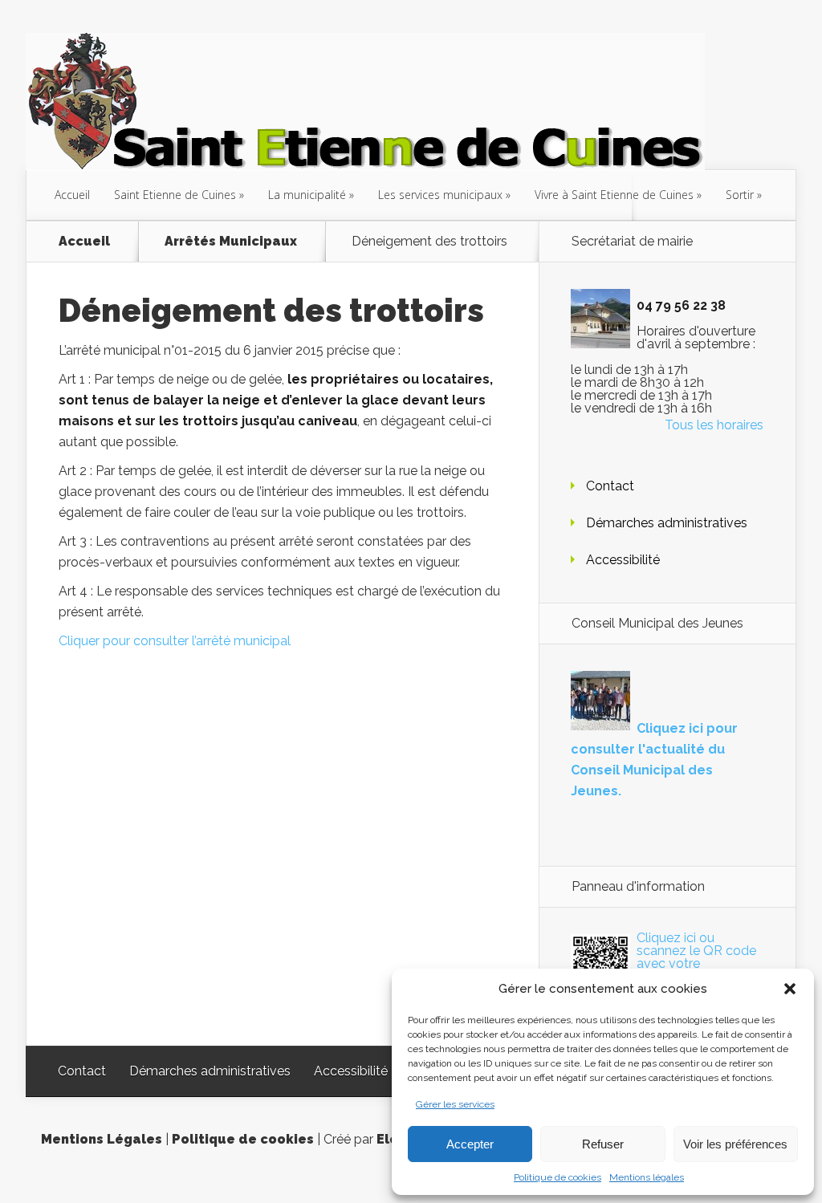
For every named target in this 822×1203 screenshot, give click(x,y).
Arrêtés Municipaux (231, 241)
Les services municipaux (440, 194)
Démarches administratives (666, 522)
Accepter (470, 1144)
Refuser (603, 1144)
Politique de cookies (557, 1177)
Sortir (740, 194)
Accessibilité (623, 559)
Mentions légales (646, 1177)
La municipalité (307, 194)
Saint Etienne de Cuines (175, 194)
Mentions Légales (101, 1139)
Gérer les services (455, 1104)
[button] (790, 989)
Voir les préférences (735, 1144)
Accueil (72, 194)
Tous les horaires (714, 425)
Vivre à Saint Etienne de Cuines (614, 194)
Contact (610, 486)
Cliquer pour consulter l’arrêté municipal (175, 640)
